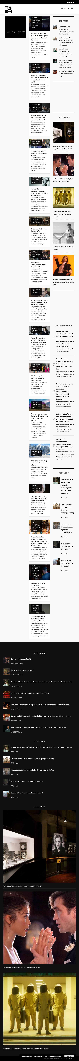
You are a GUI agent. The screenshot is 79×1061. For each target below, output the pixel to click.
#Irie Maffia (35, 219)
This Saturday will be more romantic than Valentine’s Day (38, 378)
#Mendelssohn (36, 253)
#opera (38, 490)
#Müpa (34, 20)
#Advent (34, 451)
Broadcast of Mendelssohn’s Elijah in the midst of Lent (38, 265)
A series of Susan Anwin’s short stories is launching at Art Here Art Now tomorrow (41, 682)
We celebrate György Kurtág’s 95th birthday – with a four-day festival (39, 340)
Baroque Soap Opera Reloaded (22, 670)
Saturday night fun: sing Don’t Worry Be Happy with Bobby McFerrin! (38, 619)
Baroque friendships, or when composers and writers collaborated (38, 118)
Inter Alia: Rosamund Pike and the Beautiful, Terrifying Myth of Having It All (63, 282)
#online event (36, 369)
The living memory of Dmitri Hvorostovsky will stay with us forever (39, 498)
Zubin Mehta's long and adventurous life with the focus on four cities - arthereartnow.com (65, 419)
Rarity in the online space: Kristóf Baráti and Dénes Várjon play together (39, 302)
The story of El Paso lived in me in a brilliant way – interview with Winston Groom (41, 716)
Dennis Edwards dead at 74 (21, 659)
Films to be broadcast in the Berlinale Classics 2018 (30, 693)
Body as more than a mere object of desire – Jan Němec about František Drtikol (40, 705)
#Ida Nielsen (35, 66)
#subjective (35, 572)
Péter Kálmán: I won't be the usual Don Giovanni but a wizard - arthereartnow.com (65, 336)
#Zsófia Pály (35, 577)
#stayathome (35, 570)
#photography (36, 567)
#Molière (38, 104)
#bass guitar (35, 64)
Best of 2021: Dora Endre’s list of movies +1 (67, 546)
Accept (69, 1056)
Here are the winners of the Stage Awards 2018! (66, 73)
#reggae (38, 222)
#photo (34, 565)
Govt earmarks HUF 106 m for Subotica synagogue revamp (32, 759)
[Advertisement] (66, 97)
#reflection (35, 568)
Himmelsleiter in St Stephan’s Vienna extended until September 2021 (64, 429)
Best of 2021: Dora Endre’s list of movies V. (67, 563)
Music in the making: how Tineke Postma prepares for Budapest (65, 456)
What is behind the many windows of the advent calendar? (39, 463)
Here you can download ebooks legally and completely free (32, 770)
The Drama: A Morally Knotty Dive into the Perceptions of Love (21, 967)
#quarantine (35, 607)
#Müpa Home (35, 179)
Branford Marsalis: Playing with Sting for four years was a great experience (38, 727)
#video (34, 610)
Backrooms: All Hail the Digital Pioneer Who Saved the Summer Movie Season (62, 214)
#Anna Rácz (35, 402)
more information (57, 1056)
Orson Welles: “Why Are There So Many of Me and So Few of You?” (22, 886)
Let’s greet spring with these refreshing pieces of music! (39, 153)
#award (34, 404)
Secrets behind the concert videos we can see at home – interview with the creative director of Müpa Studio (39, 541)
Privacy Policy (71, 1058)
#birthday (34, 177)
